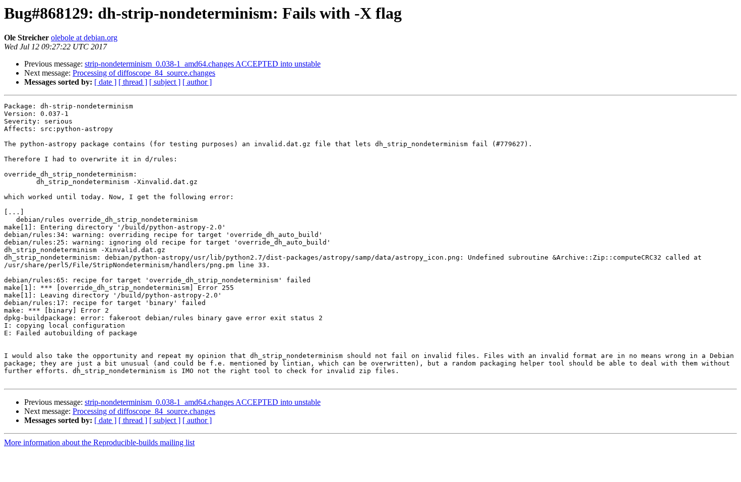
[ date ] (105, 82)
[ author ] (197, 82)
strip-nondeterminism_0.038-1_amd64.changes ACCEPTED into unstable (203, 63)
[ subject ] (164, 82)
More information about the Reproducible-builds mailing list (99, 442)
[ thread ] (132, 82)
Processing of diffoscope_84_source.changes (144, 73)
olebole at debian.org (84, 37)
